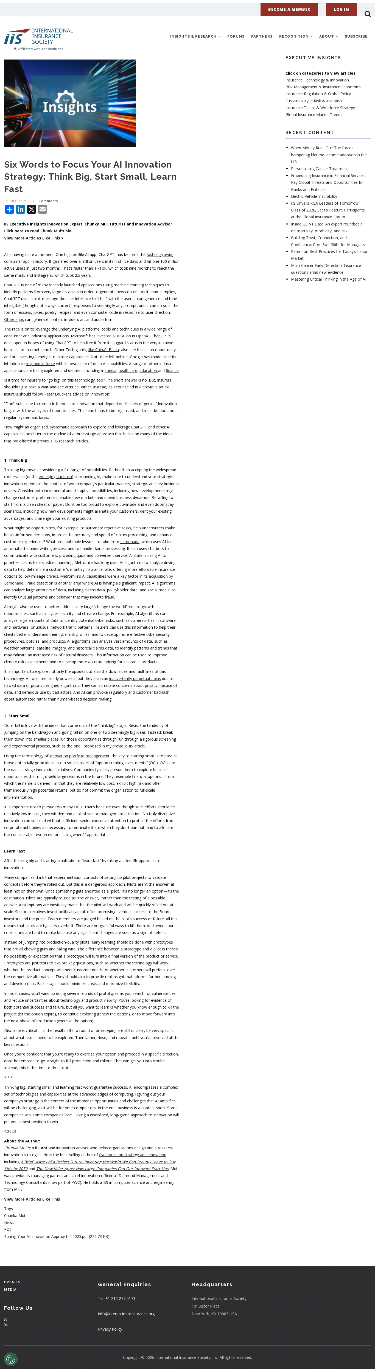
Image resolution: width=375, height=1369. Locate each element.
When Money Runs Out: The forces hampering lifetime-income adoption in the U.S (329, 154)
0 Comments (46, 201)
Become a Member (289, 9)
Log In (341, 9)
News (9, 1222)
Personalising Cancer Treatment (319, 168)
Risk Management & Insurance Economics (323, 86)
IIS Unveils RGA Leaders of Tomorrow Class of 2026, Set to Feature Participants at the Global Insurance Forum (328, 210)
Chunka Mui (14, 1215)
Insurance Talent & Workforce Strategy (320, 107)
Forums (236, 36)
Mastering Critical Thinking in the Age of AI (328, 279)
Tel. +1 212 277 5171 (116, 1298)
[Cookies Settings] (11, 1359)
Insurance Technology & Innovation (317, 80)
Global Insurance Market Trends (314, 114)
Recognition (294, 36)
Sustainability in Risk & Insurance (314, 100)
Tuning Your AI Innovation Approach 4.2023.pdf (46, 1236)
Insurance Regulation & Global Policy (318, 93)
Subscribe (356, 36)
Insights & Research (194, 36)
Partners (262, 36)
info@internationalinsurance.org (126, 1313)
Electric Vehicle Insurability (314, 196)
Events (12, 1282)
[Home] (38, 35)
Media (10, 1290)
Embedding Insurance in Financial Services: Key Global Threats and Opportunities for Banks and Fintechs (328, 182)
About (327, 36)
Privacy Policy (110, 1329)
